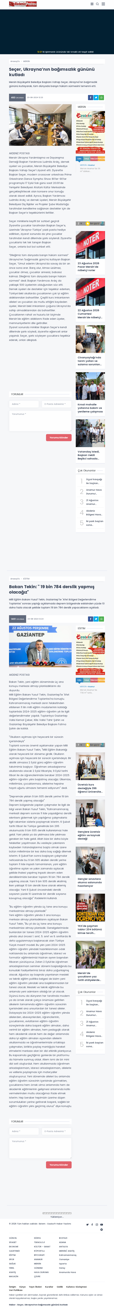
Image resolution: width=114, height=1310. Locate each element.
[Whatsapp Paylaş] (101, 97)
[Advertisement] (57, 28)
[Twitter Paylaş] (96, 97)
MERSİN (26, 61)
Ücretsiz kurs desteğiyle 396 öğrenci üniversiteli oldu (65, 51)
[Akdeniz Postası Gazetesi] (23, 3)
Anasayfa (15, 61)
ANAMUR (27, 1213)
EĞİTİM (26, 578)
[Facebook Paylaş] (90, 97)
